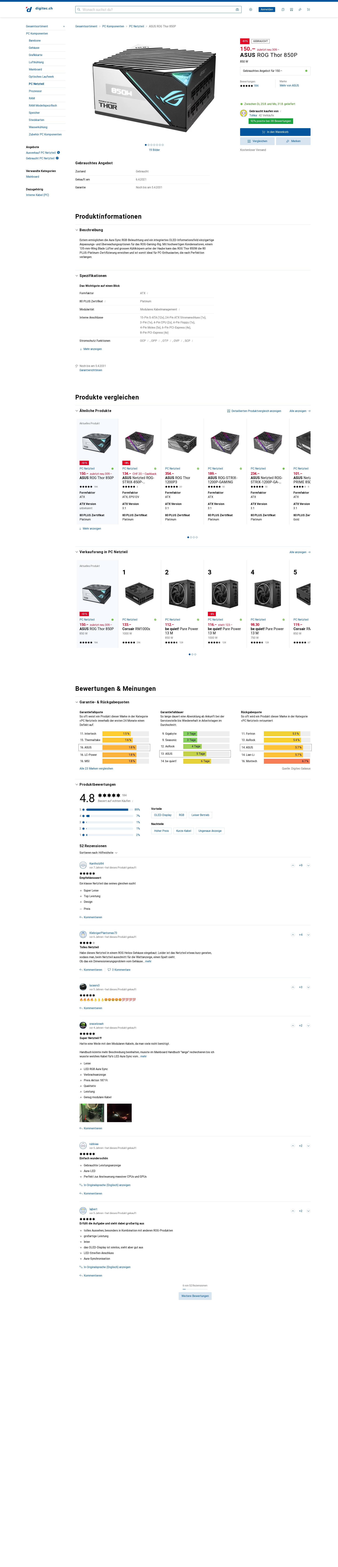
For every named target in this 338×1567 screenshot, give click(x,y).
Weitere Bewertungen (195, 1296)
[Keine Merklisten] (300, 9)
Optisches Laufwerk (41, 76)
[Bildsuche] (237, 9)
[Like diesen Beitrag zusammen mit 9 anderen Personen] (293, 865)
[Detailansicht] (114, 748)
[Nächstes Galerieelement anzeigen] (233, 88)
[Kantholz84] (108, 865)
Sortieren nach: (89, 852)
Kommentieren (93, 917)
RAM (32, 98)
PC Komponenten (37, 33)
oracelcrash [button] (96, 1023)
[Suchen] (78, 9)
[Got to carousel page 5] (157, 145)
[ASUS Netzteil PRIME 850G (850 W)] (310, 454)
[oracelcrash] (108, 1026)
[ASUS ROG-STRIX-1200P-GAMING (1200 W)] (225, 454)
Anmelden (267, 9)
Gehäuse (34, 47)
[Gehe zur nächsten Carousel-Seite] (304, 471)
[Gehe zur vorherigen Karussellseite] (81, 471)
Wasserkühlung (38, 127)
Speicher (34, 112)
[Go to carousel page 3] (194, 537)
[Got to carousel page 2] (148, 145)
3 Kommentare (121, 969)
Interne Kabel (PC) (37, 195)
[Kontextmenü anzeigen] (285, 865)
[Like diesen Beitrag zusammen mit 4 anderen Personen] (293, 935)
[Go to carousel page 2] (191, 537)
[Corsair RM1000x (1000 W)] (139, 604)
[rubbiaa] (108, 1146)
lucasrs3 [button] (94, 985)
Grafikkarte (35, 55)
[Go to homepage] (39, 9)
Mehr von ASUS (289, 83)
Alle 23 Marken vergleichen (96, 768)
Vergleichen (260, 141)
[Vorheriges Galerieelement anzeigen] (74, 88)
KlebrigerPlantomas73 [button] (103, 933)
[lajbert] (108, 1211)
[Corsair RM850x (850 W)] (310, 604)
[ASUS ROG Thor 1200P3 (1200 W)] (182, 454)
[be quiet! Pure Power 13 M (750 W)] (267, 604)
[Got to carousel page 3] (151, 145)
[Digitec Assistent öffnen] (283, 9)
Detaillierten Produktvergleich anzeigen (256, 411)
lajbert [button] (93, 1209)
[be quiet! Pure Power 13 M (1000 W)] (225, 604)
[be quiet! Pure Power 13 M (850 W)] (182, 604)
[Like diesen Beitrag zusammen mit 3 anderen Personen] (293, 987)
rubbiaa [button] (93, 1144)
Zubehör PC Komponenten (45, 134)
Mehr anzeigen (92, 528)
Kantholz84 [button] (96, 863)
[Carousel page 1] (146, 145)
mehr (148, 961)
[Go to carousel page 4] (197, 537)
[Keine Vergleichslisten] (291, 9)
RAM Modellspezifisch (43, 105)
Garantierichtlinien (91, 370)
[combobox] (107, 852)
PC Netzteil (36, 84)
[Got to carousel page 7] (163, 145)
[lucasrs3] (108, 987)
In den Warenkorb (278, 132)
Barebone (35, 40)
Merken (296, 141)
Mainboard (35, 69)
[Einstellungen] (251, 9)
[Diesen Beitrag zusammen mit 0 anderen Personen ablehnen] (308, 865)
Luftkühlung (36, 62)
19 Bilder (154, 150)
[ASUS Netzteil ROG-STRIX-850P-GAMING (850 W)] (139, 454)
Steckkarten (36, 120)
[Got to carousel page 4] (154, 145)
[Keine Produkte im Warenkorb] (308, 9)
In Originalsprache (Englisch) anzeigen (107, 1185)
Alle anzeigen (298, 411)
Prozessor (35, 91)
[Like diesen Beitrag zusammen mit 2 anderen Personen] (293, 1026)
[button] (306, 71)
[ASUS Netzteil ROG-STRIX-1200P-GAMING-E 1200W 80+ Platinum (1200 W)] (267, 454)
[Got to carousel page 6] (160, 145)
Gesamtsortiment (37, 26)
